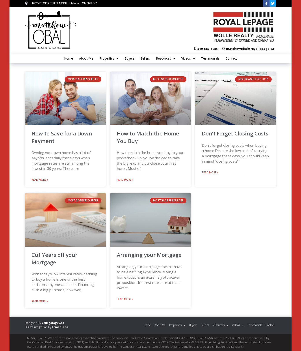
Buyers (129, 58)
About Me (86, 58)
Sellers (145, 58)
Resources (163, 58)
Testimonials (210, 58)
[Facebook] (266, 3)
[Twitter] (272, 3)
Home (68, 58)
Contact (231, 58)
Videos (186, 58)
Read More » (40, 180)
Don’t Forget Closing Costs (235, 133)
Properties (106, 58)
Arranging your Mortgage (149, 254)
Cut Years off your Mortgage (54, 258)
